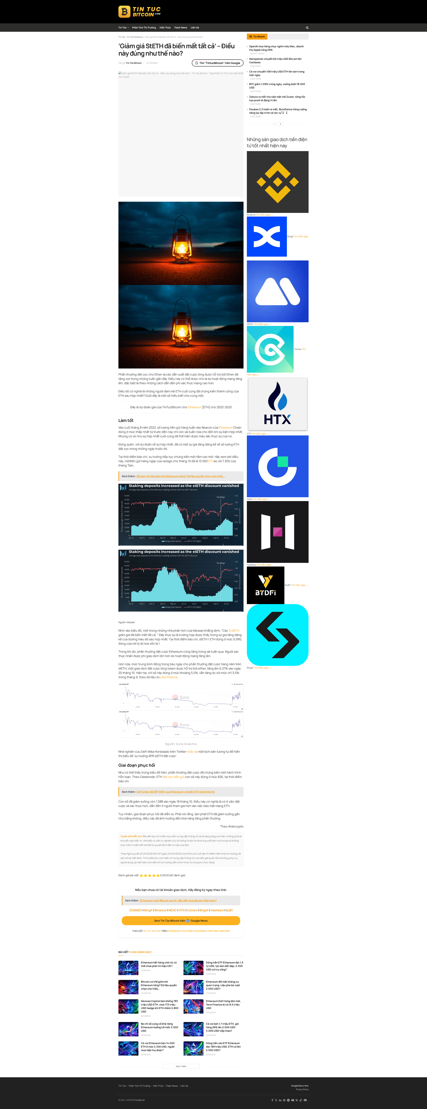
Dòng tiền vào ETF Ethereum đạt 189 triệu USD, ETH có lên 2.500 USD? (223, 1046)
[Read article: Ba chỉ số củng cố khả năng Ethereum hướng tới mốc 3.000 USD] (128, 1029)
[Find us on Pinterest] (284, 1100)
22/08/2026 (211, 1035)
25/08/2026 (146, 1016)
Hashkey (216, 910)
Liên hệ (195, 27)
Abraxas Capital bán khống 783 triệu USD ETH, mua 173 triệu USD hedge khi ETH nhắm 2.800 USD (159, 1006)
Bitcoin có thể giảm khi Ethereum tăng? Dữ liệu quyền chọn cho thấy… (159, 985)
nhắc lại (192, 752)
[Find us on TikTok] (301, 1100)
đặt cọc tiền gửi (173, 777)
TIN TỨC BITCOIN (152, 931)
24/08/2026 (211, 1012)
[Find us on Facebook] (272, 1100)
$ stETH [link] (234, 630)
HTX (182, 910)
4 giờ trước (255, 104)
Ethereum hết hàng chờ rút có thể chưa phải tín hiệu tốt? (159, 964)
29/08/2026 (146, 993)
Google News (297, 1085)
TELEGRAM (200, 931)
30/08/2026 (211, 974)
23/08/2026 (146, 1035)
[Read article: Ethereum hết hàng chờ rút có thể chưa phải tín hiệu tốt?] (128, 968)
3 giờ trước (255, 91)
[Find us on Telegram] (288, 1100)
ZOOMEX (135, 910)
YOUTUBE (187, 931)
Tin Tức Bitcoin (134, 62)
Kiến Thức (165, 27)
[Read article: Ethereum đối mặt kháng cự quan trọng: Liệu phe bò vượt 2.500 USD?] (193, 987)
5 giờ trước (255, 116)
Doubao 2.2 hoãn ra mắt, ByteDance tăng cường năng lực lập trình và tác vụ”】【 (278, 111)
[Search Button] (307, 27)
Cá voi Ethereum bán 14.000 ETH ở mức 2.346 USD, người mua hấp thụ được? (158, 1046)
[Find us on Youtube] (292, 1100)
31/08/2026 (145, 970)
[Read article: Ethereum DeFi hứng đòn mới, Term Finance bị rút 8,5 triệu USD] (193, 1006)
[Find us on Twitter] (276, 1100)
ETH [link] (211, 461)
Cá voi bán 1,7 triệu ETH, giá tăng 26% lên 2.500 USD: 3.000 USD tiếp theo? (222, 1027)
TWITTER (213, 931)
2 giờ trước (255, 78)
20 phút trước (257, 53)
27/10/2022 (151, 62)
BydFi (229, 910)
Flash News (180, 27)
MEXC (172, 910)
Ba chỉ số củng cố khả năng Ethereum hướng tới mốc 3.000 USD (159, 1027)
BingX (148, 910)
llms (307, 1085)
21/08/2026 (211, 1054)
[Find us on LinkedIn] (280, 1100)
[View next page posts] (280, 124)
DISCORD (224, 931)
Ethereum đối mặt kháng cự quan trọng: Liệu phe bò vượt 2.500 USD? (223, 985)
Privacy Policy (302, 1089)
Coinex (192, 910)
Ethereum (194, 407)
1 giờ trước (255, 66)
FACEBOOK (174, 931)
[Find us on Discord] (305, 1100)
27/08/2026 (211, 993)
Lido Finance (169, 677)
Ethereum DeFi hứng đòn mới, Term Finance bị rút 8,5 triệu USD (223, 1004)
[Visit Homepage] (139, 12)
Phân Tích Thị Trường (144, 27)
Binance (160, 910)
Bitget (203, 910)
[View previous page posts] (274, 124)
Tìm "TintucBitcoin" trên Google (219, 63)
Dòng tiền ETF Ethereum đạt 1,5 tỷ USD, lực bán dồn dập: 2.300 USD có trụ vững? (224, 966)
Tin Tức (122, 27)
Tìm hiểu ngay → (264, 214)
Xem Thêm (181, 1066)
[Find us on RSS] (297, 1100)
